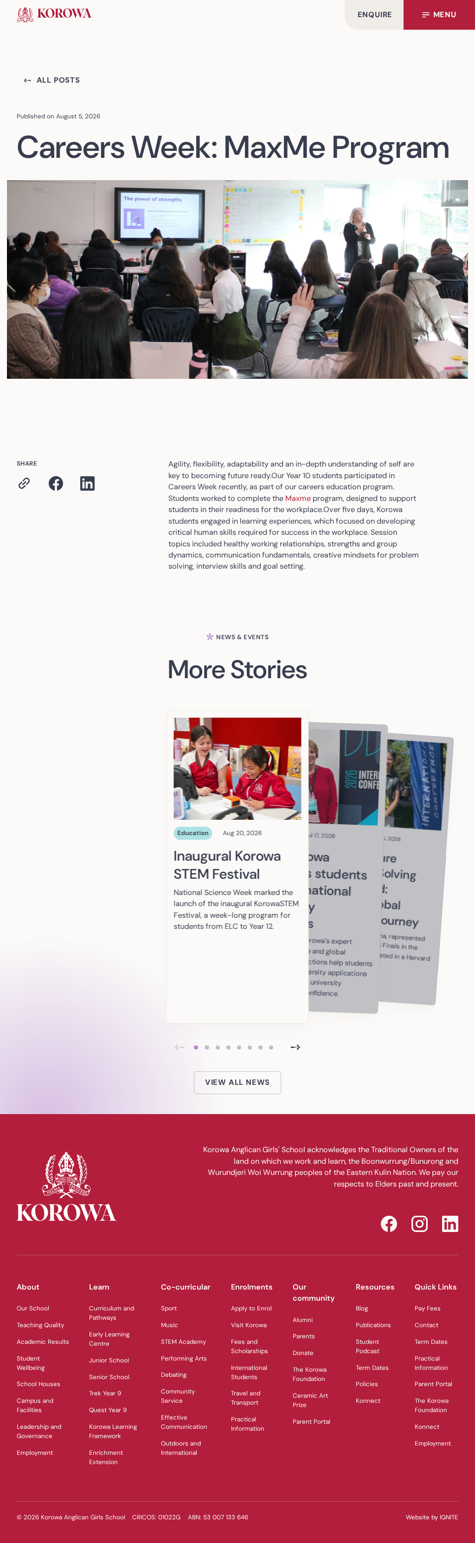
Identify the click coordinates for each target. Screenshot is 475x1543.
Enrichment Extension (106, 1457)
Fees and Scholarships (249, 1346)
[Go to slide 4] (228, 1047)
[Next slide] (295, 1048)
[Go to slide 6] (249, 1047)
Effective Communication (184, 1422)
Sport (169, 1308)
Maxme (298, 498)
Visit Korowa (249, 1325)
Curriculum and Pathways (111, 1313)
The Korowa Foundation (310, 1374)
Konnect (368, 1401)
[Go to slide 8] (271, 1047)
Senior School (109, 1377)
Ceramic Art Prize (310, 1400)
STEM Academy (183, 1342)
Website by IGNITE (432, 1517)
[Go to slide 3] (217, 1047)
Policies (367, 1384)
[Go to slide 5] (239, 1047)
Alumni (303, 1320)
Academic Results (43, 1342)
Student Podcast (367, 1346)
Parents (304, 1336)
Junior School (109, 1360)
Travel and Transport (245, 1398)
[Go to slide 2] (206, 1047)
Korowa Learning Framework (113, 1431)
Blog (362, 1308)
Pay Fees (428, 1308)
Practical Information (247, 1424)
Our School (33, 1308)
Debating (173, 1375)
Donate (303, 1353)
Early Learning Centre (109, 1339)
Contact (426, 1325)
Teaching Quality (40, 1325)
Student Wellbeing (31, 1363)
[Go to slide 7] (260, 1047)
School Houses (38, 1384)
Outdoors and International (181, 1448)
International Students (249, 1372)
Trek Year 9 (105, 1393)
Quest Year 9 (108, 1410)
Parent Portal (311, 1422)
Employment (35, 1453)
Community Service (178, 1396)
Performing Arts (184, 1358)
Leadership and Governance (39, 1431)
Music (169, 1325)
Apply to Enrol (251, 1308)
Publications (373, 1325)
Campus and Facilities (35, 1405)
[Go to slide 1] (196, 1047)
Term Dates (372, 1368)
